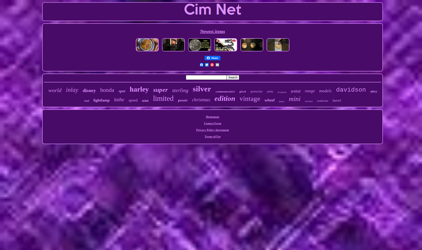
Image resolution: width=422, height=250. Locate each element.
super (160, 89)
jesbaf (295, 91)
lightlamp (101, 100)
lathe (119, 99)
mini (294, 98)
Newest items (212, 31)
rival (86, 100)
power (183, 100)
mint (145, 100)
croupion (282, 92)
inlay (72, 90)
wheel (270, 100)
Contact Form (212, 123)
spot (122, 91)
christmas (201, 99)
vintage (250, 98)
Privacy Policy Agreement (212, 130)
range (310, 91)
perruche (257, 91)
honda (107, 90)
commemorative (225, 91)
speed (133, 100)
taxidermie (322, 100)
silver (202, 89)
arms (270, 91)
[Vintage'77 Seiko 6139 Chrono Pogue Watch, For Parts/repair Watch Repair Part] (147, 51)
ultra (373, 91)
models (325, 90)
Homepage (212, 116)
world (55, 90)
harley (139, 89)
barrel (337, 100)
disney (89, 90)
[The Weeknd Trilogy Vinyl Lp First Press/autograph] (173, 51)
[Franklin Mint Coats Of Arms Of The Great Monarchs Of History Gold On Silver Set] (252, 51)
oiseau (309, 101)
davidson (351, 90)
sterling (180, 90)
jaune (281, 101)
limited (163, 98)
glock (242, 91)
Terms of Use (213, 136)
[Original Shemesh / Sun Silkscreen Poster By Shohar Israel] (278, 51)
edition (225, 98)
